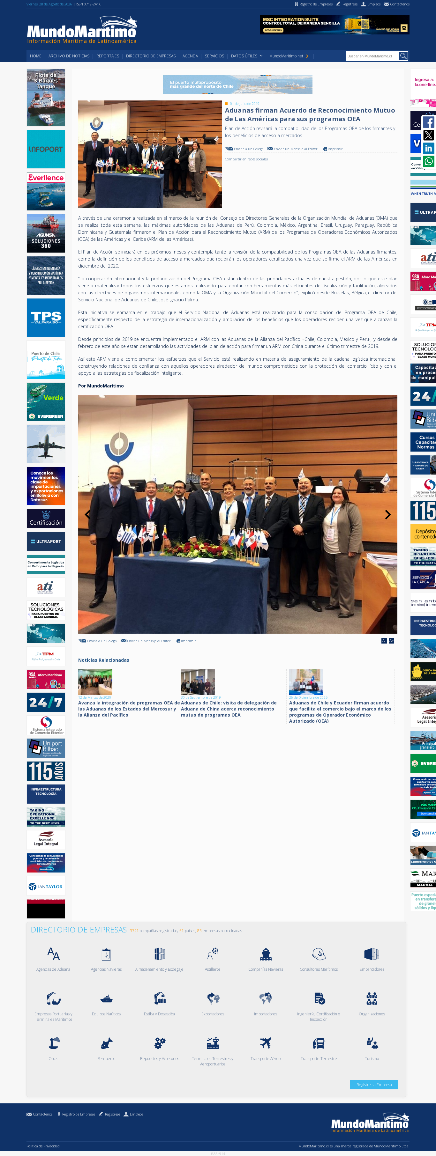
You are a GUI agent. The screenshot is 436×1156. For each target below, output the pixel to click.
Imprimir (335, 148)
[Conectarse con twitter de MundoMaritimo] (428, 135)
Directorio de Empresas (151, 56)
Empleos (136, 1114)
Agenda (190, 56)
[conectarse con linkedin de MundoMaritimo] (428, 148)
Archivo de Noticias (69, 56)
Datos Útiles (244, 56)
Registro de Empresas (78, 1114)
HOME (35, 56)
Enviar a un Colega (249, 148)
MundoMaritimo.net (286, 56)
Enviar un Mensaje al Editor (296, 148)
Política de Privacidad (43, 1146)
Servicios (214, 56)
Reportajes (107, 56)
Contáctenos (42, 1114)
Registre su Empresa (374, 1084)
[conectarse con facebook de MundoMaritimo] (428, 122)
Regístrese (112, 1114)
